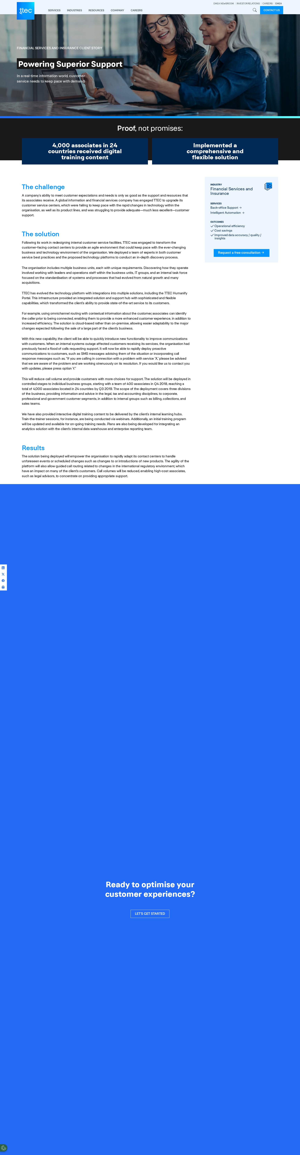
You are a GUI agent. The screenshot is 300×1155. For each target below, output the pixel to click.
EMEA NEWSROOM (224, 3)
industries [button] (74, 10)
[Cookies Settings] (3, 1148)
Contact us (272, 10)
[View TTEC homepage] (25, 11)
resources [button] (96, 10)
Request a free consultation (239, 252)
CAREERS (267, 3)
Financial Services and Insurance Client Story (59, 48)
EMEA (278, 3)
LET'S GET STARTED (150, 913)
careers (136, 10)
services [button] (54, 10)
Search (255, 10)
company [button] (117, 10)
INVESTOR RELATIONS (248, 3)
